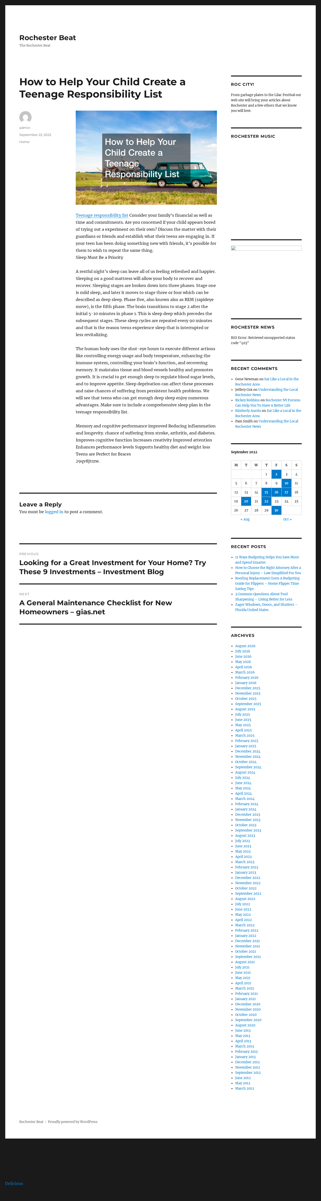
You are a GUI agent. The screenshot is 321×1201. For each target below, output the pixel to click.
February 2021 (246, 994)
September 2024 (248, 767)
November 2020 (248, 1009)
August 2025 (245, 709)
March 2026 (245, 672)
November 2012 (247, 1067)
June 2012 (243, 1078)
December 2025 (247, 688)
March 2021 (244, 988)
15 (266, 492)
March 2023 (244, 862)
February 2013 (246, 1051)
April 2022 (243, 920)
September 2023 (248, 830)
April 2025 (243, 730)
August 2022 (245, 899)
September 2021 (248, 957)
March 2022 (245, 925)
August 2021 (245, 962)
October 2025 (246, 699)
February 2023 (246, 867)
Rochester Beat (47, 37)
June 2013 (243, 1030)
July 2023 (242, 841)
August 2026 (245, 646)
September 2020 (248, 1020)
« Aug (245, 519)
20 (246, 501)
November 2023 (247, 820)
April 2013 (243, 1041)
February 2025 (246, 741)
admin (24, 128)
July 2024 (242, 778)
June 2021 (243, 972)
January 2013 (245, 1057)
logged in (54, 511)
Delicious (14, 1183)
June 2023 (243, 846)
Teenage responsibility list (102, 215)
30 (276, 510)
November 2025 (248, 693)
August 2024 (245, 772)
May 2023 (243, 851)
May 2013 (242, 1036)
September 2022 (248, 893)
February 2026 (247, 677)
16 (276, 492)
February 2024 (246, 804)
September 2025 (248, 704)
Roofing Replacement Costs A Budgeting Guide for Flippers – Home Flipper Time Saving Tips (267, 583)
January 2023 (245, 872)
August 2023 (245, 836)
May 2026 (243, 662)
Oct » (287, 519)
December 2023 (247, 814)
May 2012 (242, 1083)
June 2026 (243, 656)
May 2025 (243, 725)
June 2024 (243, 783)
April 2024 (243, 793)
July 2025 (242, 714)
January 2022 (245, 936)
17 (286, 492)
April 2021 (243, 983)
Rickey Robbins (247, 400)
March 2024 (245, 799)
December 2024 (247, 751)
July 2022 (242, 904)
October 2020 (246, 1015)
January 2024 (245, 809)
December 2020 (247, 1004)
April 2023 (243, 857)
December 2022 (247, 878)
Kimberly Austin (248, 411)
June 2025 (243, 720)
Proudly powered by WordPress (73, 1122)
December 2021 (247, 941)
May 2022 (243, 915)
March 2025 (245, 735)
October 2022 (246, 888)
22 (266, 501)
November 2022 (248, 883)
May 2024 (243, 788)
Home (24, 142)
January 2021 (245, 999)
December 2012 (247, 1062)
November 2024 (248, 757)
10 (286, 483)
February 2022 (246, 930)
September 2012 (248, 1073)
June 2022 (243, 909)
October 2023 (245, 825)
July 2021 (242, 967)
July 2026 (242, 651)
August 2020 (245, 1025)
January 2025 (245, 746)
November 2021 (247, 946)
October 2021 (245, 951)
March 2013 (244, 1046)
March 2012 (244, 1088)
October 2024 (246, 762)
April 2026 (243, 667)
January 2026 (246, 683)
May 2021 (242, 978)
